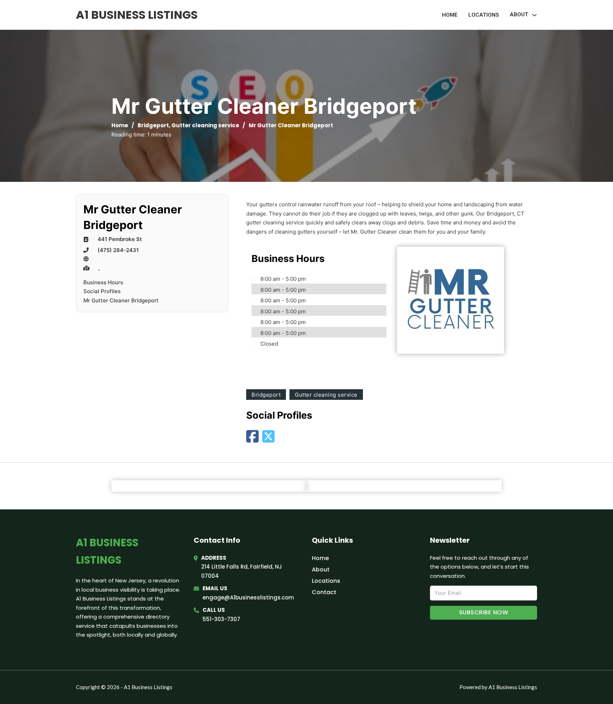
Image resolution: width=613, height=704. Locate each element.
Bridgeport (153, 125)
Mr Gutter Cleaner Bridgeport (121, 300)
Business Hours (103, 282)
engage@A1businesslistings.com (248, 597)
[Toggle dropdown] (534, 15)
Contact (324, 592)
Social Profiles (102, 291)
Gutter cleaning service (205, 125)
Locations (483, 15)
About (321, 569)
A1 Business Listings (137, 15)
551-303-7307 (221, 619)
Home (450, 15)
